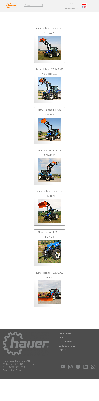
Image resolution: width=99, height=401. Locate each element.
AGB (61, 338)
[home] (11, 7)
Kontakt (64, 350)
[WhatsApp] (92, 370)
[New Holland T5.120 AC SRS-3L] (49, 303)
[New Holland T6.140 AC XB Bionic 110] (49, 100)
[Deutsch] (84, 4)
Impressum (65, 333)
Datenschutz (67, 346)
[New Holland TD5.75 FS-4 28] (49, 263)
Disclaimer (65, 342)
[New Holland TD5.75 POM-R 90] (49, 181)
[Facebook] (77, 370)
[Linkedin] (85, 370)
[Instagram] (70, 370)
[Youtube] (62, 370)
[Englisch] (84, 7)
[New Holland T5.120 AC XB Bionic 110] (49, 59)
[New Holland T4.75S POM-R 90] (49, 140)
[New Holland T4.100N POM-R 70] (49, 222)
